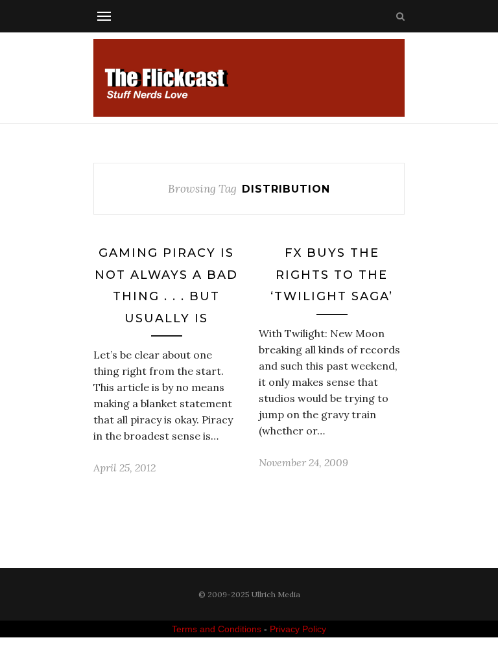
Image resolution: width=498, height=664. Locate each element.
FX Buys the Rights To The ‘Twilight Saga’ (331, 274)
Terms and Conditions (216, 629)
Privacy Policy (298, 629)
